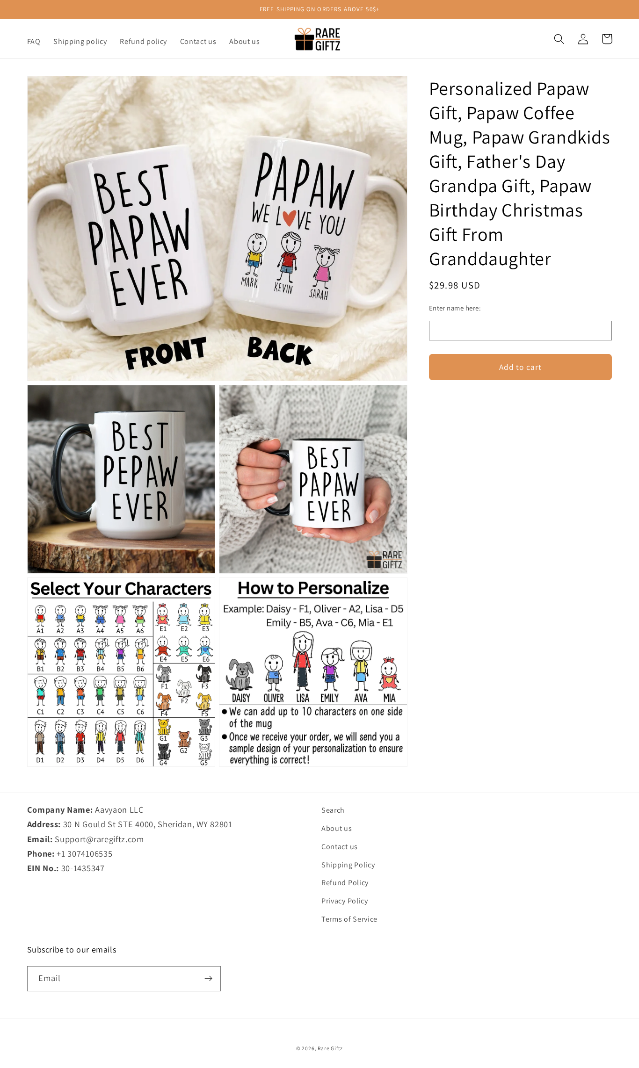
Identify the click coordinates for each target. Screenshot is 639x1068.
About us (336, 828)
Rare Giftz (330, 1048)
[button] (560, 39)
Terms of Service (349, 919)
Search (333, 810)
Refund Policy (345, 883)
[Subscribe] (208, 978)
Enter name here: (455, 307)
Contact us (339, 847)
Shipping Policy (348, 865)
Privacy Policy (344, 901)
